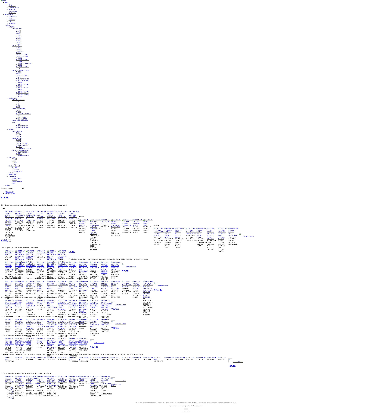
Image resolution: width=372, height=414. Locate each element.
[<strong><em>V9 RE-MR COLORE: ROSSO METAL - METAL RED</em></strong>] (116, 288)
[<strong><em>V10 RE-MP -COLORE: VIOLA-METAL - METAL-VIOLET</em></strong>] (201, 237)
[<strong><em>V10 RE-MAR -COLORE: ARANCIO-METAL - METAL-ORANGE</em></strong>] (212, 239)
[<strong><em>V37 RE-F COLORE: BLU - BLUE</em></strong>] (84, 323)
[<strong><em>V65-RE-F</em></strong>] (222, 357)
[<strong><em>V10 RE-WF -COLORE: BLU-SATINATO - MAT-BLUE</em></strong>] (42, 218)
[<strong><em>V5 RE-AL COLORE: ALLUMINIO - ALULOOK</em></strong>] (31, 267)
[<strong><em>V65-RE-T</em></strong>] (115, 357)
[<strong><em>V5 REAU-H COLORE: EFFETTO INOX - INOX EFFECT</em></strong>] (52, 269)
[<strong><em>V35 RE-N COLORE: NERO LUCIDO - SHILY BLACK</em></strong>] (52, 307)
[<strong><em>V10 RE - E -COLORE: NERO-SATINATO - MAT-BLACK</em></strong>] (116, 227)
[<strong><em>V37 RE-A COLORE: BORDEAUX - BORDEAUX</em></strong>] (106, 325)
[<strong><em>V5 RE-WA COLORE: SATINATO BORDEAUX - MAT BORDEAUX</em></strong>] (84, 271)
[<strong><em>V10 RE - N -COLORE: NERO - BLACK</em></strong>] (84, 225)
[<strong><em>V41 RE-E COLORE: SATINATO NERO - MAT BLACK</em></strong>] (10, 345)
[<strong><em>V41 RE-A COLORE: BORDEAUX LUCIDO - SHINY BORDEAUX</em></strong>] (52, 347)
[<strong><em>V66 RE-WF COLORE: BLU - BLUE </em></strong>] (84, 380)
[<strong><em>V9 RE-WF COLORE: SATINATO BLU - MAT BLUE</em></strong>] (20, 288)
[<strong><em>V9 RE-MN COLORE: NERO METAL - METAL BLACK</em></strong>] (52, 288)
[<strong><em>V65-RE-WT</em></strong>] (201, 357)
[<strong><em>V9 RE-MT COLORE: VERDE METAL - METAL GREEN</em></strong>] (42, 290)
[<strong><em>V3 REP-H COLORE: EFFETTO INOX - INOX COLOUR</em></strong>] (31, 258)
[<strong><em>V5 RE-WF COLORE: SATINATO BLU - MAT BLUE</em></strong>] (74, 269)
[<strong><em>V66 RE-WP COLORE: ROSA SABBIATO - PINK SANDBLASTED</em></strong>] (106, 383)
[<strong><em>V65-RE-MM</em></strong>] (95, 357)
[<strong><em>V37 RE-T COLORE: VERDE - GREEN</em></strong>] (10, 325)
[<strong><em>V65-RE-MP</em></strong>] (180, 357)
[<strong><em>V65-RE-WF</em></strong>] (41, 357)
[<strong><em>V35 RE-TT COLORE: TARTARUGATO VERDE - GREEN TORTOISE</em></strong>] (63, 309)
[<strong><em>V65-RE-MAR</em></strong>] (159, 359)
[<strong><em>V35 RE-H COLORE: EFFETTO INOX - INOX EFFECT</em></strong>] (31, 307)
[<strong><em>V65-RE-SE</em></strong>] (51, 357)
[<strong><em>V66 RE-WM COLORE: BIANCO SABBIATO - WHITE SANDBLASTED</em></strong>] (42, 385)
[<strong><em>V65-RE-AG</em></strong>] (31, 357)
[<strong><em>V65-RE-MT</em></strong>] (63, 357)
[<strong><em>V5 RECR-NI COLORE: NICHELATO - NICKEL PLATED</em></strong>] (20, 269)
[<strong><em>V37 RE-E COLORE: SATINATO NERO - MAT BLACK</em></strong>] (20, 326)
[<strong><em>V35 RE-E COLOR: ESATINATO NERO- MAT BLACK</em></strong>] (95, 307)
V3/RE (4, 240)
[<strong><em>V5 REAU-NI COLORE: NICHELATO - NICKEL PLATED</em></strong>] (63, 269)
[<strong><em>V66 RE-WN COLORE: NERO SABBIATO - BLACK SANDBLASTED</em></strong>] (31, 383)
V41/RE (115, 328)
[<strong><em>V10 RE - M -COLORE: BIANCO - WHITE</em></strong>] (138, 225)
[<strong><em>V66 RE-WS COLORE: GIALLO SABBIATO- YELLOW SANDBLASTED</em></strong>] (21, 385)
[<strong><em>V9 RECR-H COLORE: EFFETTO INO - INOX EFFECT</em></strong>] (63, 288)
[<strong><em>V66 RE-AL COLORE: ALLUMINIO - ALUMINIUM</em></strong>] (63, 382)
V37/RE (115, 309)
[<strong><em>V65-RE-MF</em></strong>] (169, 357)
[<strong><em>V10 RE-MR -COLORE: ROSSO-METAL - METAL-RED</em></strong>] (233, 235)
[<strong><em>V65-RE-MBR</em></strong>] (74, 359)
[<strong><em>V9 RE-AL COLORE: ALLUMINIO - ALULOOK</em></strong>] (127, 286)
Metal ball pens (116, 384)
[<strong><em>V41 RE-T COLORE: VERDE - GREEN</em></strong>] (31, 344)
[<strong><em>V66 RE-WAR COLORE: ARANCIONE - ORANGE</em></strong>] (74, 382)
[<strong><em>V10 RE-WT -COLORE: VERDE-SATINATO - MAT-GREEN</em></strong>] (52, 218)
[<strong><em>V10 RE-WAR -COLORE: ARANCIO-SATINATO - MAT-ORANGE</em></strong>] (74, 218)
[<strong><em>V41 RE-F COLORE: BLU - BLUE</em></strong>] (42, 342)
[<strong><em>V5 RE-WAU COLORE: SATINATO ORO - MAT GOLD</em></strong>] (116, 269)
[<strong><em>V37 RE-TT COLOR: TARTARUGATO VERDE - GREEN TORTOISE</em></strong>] (31, 328)
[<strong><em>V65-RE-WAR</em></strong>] (10, 359)
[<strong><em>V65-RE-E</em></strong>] (19, 357)
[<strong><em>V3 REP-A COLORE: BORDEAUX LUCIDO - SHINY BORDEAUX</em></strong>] (52, 259)
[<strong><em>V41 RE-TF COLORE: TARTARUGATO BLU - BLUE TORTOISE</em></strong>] (21, 345)
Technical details (248, 236)
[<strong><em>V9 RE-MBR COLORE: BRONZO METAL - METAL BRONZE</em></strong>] (10, 290)
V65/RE (94, 347)
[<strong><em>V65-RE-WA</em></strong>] (127, 357)
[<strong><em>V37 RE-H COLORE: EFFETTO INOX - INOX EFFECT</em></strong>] (95, 326)
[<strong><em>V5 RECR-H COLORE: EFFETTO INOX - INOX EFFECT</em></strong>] (95, 269)
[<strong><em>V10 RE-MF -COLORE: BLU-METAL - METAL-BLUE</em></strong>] (191, 233)
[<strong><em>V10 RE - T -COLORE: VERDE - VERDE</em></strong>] (148, 225)
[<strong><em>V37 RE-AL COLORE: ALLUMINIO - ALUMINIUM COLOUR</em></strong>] (52, 326)
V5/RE (72, 252)
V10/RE (5, 197)
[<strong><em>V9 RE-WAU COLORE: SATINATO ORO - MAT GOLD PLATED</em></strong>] (95, 290)
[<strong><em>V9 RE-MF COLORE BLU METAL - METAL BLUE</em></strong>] (31, 286)
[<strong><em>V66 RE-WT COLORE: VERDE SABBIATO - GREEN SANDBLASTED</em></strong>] (95, 385)
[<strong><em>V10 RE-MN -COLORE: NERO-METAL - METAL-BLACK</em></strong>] (159, 235)
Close (186, 409)
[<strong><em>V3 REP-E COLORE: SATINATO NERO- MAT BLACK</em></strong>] (63, 258)
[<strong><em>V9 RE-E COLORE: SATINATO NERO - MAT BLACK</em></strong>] (138, 288)
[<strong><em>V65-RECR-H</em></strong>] (106, 357)
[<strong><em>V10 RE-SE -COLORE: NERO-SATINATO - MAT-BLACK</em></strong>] (63, 218)
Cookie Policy (186, 411)
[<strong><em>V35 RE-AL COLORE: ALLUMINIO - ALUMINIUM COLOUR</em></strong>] (74, 307)
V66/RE (232, 366)
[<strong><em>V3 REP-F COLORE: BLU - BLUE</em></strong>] (42, 254)
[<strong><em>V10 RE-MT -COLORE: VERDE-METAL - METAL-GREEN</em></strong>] (180, 237)
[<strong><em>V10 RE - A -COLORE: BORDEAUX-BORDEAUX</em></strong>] (127, 225)
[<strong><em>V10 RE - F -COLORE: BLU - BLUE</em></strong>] (106, 223)
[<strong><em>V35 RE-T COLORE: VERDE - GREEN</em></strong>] (20, 305)
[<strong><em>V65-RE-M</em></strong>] (211, 357)
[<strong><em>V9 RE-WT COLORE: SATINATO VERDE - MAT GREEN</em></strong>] (106, 288)
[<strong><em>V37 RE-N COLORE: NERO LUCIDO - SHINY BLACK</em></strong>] (42, 326)
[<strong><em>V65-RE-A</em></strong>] (137, 357)
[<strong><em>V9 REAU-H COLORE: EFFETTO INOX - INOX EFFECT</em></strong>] (74, 288)
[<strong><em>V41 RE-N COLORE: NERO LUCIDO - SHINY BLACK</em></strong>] (63, 345)
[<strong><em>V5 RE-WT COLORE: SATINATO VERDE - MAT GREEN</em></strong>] (42, 269)
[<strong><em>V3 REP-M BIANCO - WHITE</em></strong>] (10, 254)
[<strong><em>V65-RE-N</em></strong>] (190, 357)
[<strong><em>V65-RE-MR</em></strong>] (148, 357)
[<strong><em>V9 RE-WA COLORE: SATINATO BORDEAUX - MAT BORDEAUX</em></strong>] (84, 290)
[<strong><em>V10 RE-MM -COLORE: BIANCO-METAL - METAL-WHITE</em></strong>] (169, 237)
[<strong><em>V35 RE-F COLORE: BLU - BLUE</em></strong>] (42, 304)
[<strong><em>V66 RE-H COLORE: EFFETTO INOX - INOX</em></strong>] (10, 382)
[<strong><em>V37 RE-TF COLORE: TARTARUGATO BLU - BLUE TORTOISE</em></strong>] (74, 326)
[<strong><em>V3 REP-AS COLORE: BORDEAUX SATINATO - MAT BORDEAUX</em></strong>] (20, 259)
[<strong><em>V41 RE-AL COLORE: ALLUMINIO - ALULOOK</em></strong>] (84, 344)
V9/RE (125, 270)
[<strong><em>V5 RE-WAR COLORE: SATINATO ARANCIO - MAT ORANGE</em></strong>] (10, 269)
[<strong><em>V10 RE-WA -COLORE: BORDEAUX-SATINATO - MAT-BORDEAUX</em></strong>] (31, 220)
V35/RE (158, 290)
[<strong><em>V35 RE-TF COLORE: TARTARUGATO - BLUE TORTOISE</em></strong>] (10, 307)
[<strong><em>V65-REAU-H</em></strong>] (84, 359)
